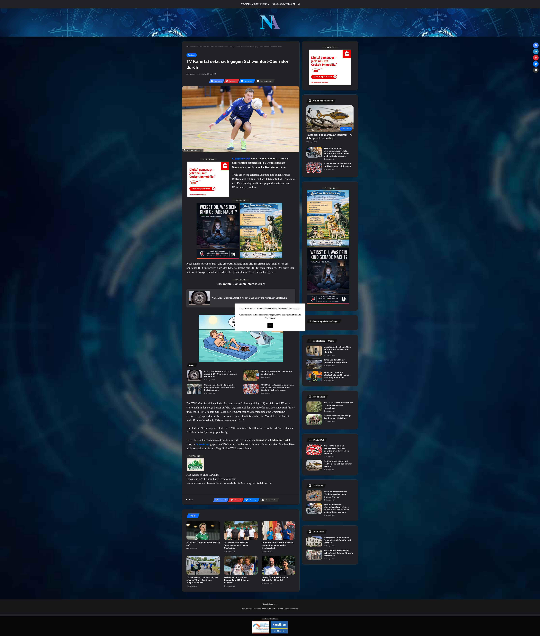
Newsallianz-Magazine (254, 4)
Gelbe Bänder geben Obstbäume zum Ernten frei (276, 372)
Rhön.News (256, 609)
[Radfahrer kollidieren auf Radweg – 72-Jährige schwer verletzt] (314, 465)
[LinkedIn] (536, 51)
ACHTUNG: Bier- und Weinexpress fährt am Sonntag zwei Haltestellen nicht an (336, 450)
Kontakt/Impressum (284, 4)
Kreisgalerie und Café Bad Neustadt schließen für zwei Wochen (337, 540)
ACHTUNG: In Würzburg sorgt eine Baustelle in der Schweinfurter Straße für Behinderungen (277, 387)
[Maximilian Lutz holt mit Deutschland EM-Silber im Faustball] (241, 565)
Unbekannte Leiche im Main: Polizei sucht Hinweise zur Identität (337, 349)
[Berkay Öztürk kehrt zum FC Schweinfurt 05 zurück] (278, 565)
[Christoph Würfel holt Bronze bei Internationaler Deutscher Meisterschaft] (278, 530)
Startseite (192, 47)
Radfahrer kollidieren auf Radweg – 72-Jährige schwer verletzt (338, 463)
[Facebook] (536, 45)
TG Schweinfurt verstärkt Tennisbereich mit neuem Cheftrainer (236, 545)
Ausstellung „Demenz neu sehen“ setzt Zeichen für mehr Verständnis (338, 553)
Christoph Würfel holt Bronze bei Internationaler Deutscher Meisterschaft (277, 545)
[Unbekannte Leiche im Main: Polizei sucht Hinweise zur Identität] (314, 351)
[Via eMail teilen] (536, 70)
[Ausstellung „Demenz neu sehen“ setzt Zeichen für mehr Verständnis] (314, 554)
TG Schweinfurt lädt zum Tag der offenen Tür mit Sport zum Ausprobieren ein (202, 580)
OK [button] (270, 325)
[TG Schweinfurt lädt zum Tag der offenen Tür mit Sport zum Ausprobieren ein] (203, 565)
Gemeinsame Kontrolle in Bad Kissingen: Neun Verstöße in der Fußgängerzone (219, 387)
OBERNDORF (241, 158)
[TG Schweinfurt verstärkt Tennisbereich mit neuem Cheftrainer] (241, 530)
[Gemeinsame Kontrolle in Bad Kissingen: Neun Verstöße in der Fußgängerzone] (194, 389)
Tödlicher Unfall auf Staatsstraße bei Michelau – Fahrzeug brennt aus (337, 375)
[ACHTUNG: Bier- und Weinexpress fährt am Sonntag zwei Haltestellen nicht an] (314, 449)
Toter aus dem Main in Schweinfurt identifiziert (335, 361)
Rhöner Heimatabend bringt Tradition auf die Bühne (337, 417)
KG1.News (285, 609)
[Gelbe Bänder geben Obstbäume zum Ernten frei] (251, 375)
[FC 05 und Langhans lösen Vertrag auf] (203, 530)
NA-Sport (233, 47)
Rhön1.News (266, 609)
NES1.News (294, 609)
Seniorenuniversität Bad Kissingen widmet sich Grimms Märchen (335, 494)
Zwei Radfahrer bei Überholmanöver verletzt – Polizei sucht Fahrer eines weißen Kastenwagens (336, 152)
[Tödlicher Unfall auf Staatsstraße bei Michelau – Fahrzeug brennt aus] (314, 376)
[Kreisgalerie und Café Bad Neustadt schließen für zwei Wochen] (314, 541)
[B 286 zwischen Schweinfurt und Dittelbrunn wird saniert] (314, 167)
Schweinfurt (203, 444)
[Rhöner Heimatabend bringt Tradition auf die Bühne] (314, 419)
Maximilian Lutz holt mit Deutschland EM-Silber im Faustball (236, 580)
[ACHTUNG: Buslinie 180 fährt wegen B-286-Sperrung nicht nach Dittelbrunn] (194, 375)
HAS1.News (276, 609)
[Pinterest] (536, 58)
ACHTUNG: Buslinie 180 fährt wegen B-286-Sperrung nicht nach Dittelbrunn (220, 374)
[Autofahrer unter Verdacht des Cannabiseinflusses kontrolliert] (314, 406)
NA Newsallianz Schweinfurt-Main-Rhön (212, 47)
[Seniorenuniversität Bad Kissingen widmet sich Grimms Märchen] (314, 495)
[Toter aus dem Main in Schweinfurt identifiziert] (314, 364)
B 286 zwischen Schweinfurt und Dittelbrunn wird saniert (337, 165)
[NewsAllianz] (270, 22)
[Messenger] (536, 64)
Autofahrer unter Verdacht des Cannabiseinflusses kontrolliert (338, 405)
